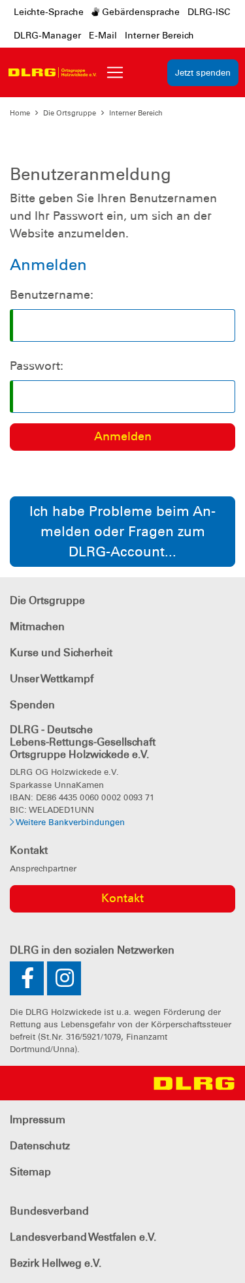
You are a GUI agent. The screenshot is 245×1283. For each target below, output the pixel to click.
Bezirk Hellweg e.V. (55, 1263)
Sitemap (30, 1172)
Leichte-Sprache (49, 12)
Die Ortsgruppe (69, 112)
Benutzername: (51, 295)
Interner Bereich (159, 35)
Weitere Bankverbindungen (69, 822)
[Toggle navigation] (115, 72)
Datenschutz (40, 1146)
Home (20, 112)
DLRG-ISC (209, 12)
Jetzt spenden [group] (203, 73)
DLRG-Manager (47, 35)
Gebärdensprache (139, 12)
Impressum (37, 1119)
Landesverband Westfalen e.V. (83, 1237)
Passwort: (36, 366)
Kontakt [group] (122, 898)
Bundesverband (49, 1211)
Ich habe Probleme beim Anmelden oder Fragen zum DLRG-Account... (122, 531)
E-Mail (103, 35)
